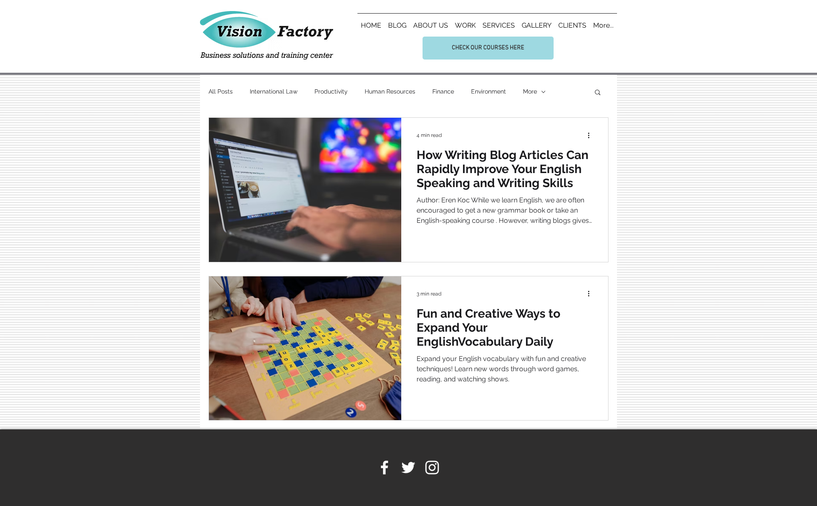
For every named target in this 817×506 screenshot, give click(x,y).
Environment (488, 91)
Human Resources (390, 91)
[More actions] (591, 135)
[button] (598, 92)
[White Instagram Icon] (432, 467)
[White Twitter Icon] (408, 467)
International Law (273, 91)
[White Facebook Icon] (384, 467)
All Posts (221, 91)
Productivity (331, 91)
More (530, 91)
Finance (443, 91)
